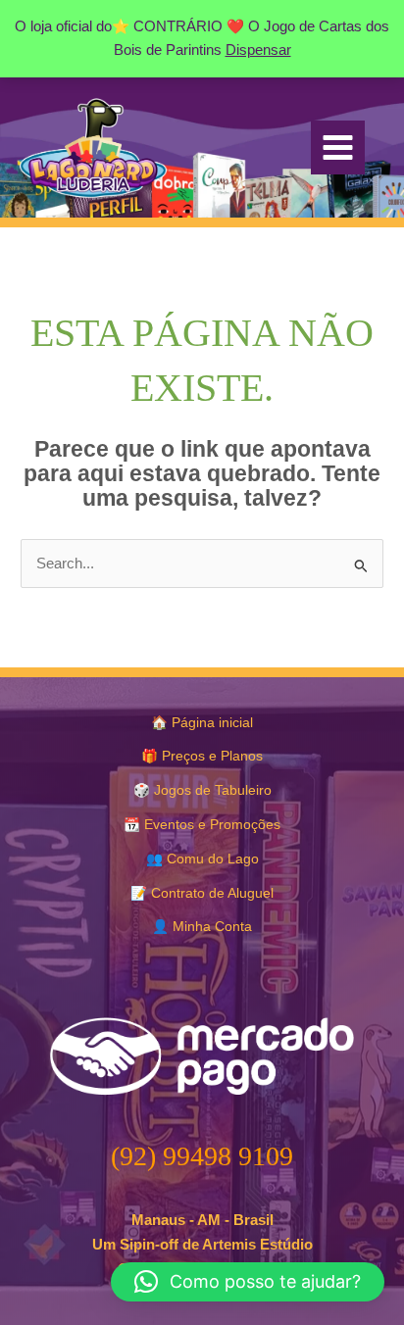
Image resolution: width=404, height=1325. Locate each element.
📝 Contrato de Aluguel (202, 893)
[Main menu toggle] (338, 147)
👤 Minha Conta (202, 926)
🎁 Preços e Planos (202, 756)
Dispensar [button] (258, 50)
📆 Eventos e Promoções (202, 824)
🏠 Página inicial (202, 722)
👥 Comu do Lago (202, 859)
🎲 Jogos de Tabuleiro (202, 790)
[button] (247, 1281)
